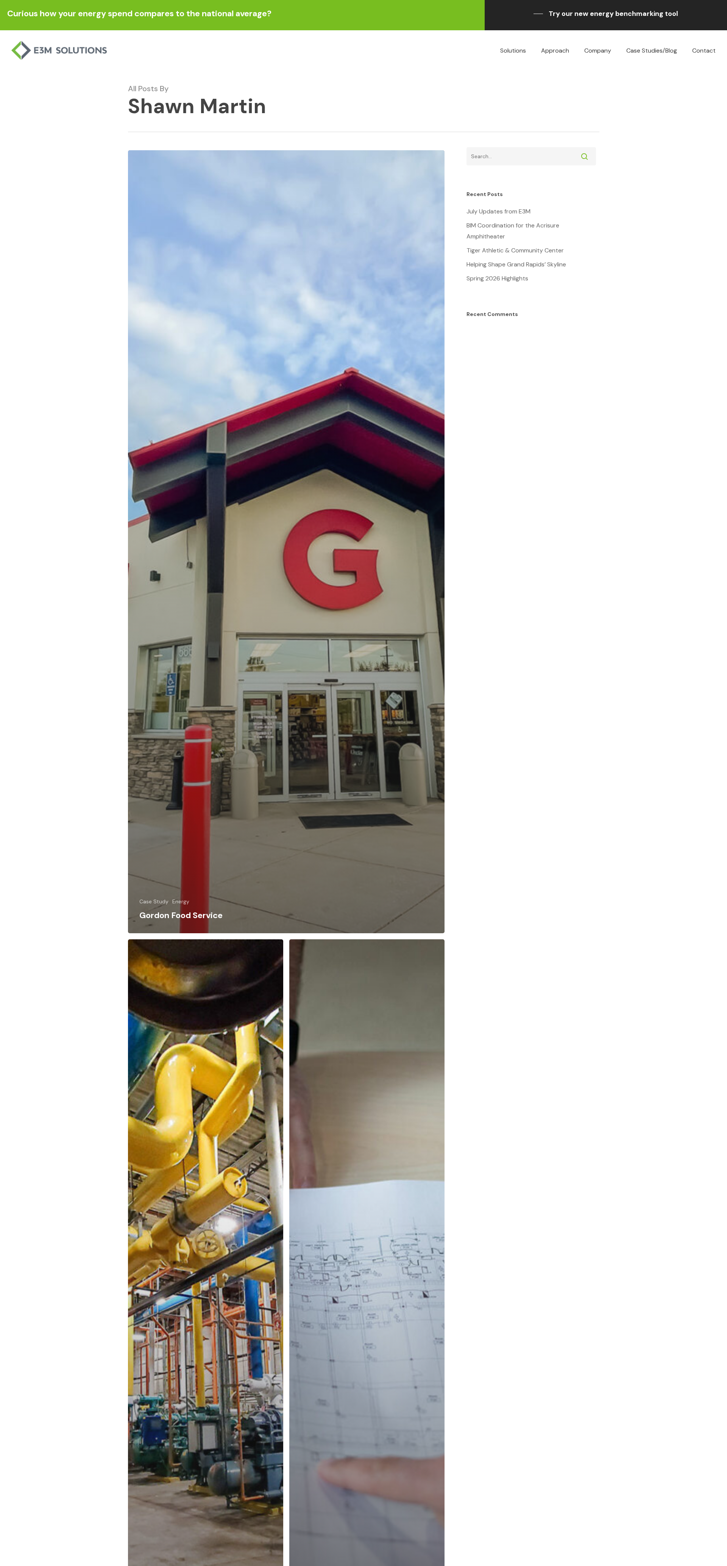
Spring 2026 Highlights (497, 278)
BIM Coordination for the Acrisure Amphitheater (512, 230)
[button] (606, 14)
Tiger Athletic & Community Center (515, 250)
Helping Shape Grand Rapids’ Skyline (516, 264)
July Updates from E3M (498, 211)
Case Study (153, 901)
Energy (180, 901)
